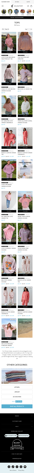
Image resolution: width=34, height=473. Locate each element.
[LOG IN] (28, 6)
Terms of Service (13, 470)
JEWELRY (17, 392)
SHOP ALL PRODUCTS (17, 406)
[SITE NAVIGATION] (2, 6)
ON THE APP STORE (12, 435)
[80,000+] (17, 449)
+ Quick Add (8, 52)
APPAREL (17, 387)
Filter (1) (7, 29)
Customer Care (17, 421)
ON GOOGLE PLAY (24, 435)
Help (17, 426)
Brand (17, 416)
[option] (17, 17)
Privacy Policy (21, 470)
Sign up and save (17, 454)
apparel (20, 356)
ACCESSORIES (17, 397)
